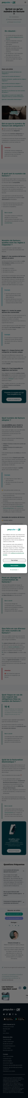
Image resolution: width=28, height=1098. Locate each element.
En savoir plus (13, 569)
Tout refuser (14, 560)
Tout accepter (14, 565)
